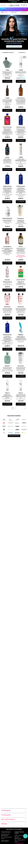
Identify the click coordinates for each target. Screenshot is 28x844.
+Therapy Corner (19, 843)
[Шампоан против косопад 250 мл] (7, 358)
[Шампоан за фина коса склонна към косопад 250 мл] (7, 299)
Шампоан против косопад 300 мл (7, 282)
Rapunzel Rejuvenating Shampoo (7, 135)
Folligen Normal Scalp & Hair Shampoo (21, 135)
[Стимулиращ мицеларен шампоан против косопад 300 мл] (21, 149)
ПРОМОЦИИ (25, 12)
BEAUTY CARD (5, 12)
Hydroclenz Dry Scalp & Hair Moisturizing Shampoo (21, 195)
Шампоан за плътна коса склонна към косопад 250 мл (21, 309)
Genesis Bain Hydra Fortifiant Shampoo (7, 312)
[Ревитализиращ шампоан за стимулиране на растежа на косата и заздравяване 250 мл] (7, 119)
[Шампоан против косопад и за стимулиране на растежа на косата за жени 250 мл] (21, 119)
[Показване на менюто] (1, 5)
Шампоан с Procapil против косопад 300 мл (20, 73)
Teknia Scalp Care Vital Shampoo (21, 164)
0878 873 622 (4, 835)
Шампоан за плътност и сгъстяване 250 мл (20, 282)
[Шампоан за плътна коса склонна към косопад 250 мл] (21, 299)
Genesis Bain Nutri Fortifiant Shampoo (21, 312)
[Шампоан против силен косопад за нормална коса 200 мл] (21, 385)
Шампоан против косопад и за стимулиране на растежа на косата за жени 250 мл (20, 131)
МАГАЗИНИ (15, 12)
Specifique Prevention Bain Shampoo (20, 370)
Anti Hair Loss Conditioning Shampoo (7, 284)
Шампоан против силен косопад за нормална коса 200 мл (21, 396)
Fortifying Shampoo (7, 163)
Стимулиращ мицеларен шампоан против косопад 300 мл (20, 161)
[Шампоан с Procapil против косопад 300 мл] (21, 62)
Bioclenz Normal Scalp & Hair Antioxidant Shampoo (7, 195)
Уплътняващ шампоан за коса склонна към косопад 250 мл (7, 161)
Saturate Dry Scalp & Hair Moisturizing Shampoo (7, 343)
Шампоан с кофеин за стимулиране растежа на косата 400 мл (7, 101)
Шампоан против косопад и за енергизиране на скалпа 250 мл (20, 250)
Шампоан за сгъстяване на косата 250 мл (20, 221)
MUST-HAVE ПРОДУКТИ (8, 819)
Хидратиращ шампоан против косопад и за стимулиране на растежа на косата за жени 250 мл (7, 339)
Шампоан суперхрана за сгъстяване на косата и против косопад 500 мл (20, 101)
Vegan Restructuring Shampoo (7, 254)
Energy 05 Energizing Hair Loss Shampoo (20, 253)
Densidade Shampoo (20, 284)
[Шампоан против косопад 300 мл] (7, 272)
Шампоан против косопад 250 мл (7, 368)
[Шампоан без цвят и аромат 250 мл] (7, 210)
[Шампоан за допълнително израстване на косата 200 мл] (7, 385)
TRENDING (4, 824)
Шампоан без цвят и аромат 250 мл (7, 221)
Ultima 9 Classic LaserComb (20, 341)
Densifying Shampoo (20, 104)
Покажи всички (14, 435)
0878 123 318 (18, 838)
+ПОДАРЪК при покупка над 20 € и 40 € (21, 256)
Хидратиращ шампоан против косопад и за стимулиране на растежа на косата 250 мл (20, 191)
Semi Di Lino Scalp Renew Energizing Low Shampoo (7, 370)
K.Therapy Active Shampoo (20, 76)
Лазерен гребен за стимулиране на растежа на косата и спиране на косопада (20, 338)
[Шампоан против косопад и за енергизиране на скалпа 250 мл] (21, 238)
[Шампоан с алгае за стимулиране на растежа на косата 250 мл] (7, 62)
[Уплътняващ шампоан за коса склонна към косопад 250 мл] (7, 149)
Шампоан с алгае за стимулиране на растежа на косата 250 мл (7, 73)
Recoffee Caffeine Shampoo (7, 105)
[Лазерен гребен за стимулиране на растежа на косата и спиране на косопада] (21, 327)
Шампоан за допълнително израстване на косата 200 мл (7, 396)
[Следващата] (21, 408)
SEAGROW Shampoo (7, 76)
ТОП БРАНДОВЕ (5, 810)
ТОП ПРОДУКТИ (6, 815)
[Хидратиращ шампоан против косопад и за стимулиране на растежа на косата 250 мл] (21, 178)
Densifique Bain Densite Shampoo (21, 224)
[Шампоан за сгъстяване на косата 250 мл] (21, 210)
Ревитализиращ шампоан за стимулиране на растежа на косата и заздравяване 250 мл (7, 131)
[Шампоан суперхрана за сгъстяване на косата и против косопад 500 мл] (21, 90)
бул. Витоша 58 (5, 834)
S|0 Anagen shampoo (7, 398)
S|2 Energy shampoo (20, 398)
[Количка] (26, 5)
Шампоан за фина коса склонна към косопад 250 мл (7, 309)
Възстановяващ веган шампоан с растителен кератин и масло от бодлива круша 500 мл (7, 250)
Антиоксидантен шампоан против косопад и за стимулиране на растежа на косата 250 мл (7, 191)
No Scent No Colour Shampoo (7, 223)
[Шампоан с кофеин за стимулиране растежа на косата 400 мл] (7, 90)
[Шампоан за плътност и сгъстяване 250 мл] (21, 272)
